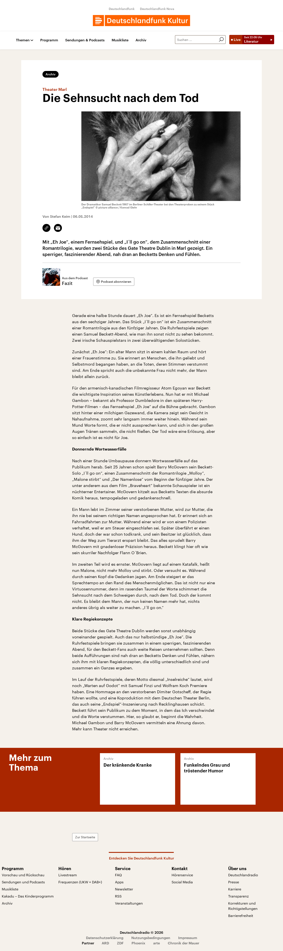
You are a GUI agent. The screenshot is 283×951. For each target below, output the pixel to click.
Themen (23, 40)
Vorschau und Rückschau (23, 875)
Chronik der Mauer (183, 943)
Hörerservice (182, 875)
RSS (118, 896)
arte (156, 943)
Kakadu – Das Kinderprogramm (28, 896)
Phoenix (138, 943)
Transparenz (238, 896)
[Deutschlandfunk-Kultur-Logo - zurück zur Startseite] (141, 20)
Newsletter (124, 889)
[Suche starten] (221, 40)
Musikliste (120, 40)
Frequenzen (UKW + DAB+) (80, 882)
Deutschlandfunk (122, 9)
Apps (119, 882)
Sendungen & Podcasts (85, 40)
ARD (105, 943)
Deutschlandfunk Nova (157, 9)
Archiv (141, 40)
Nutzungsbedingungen (150, 938)
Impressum (187, 938)
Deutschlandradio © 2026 (141, 932)
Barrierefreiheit (240, 915)
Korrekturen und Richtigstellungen (243, 906)
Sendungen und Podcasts (23, 882)
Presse (233, 882)
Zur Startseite (85, 837)
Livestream (67, 875)
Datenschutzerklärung (104, 938)
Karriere (234, 889)
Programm (49, 40)
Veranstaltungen (129, 903)
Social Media (182, 882)
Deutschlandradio (243, 875)
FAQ (118, 875)
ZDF (120, 943)
